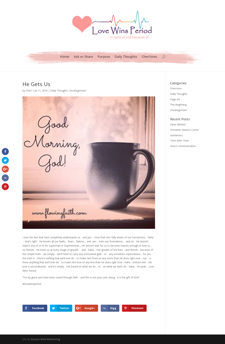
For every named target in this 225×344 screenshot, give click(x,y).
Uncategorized (77, 90)
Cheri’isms (149, 57)
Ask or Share (83, 57)
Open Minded (177, 124)
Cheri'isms (176, 88)
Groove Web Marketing (45, 339)
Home (64, 57)
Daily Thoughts (126, 57)
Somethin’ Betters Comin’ (184, 130)
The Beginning (178, 104)
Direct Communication (183, 146)
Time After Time (179, 140)
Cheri (29, 90)
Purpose (104, 57)
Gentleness (176, 135)
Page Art (175, 99)
